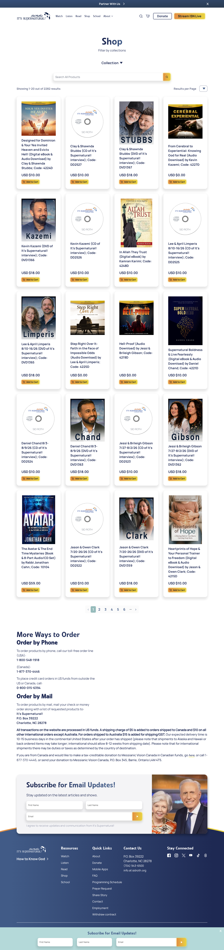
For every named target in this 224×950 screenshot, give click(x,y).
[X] (183, 855)
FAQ (94, 875)
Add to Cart (32, 181)
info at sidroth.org (135, 870)
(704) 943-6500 (134, 865)
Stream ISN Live (189, 16)
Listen (69, 16)
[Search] (167, 77)
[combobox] (112, 77)
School (96, 16)
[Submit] (137, 816)
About (106, 16)
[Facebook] (169, 855)
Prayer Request (102, 888)
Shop (87, 16)
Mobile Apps (100, 869)
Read (78, 16)
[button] (207, 4)
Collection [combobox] (110, 63)
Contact (97, 901)
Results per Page (185, 88)
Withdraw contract (104, 914)
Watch (59, 16)
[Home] (34, 16)
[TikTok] (198, 855)
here (191, 755)
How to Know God (31, 859)
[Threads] (205, 855)
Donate (162, 16)
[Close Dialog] (221, 931)
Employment (100, 908)
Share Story (99, 895)
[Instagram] (176, 855)
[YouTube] (191, 855)
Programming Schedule (107, 882)
